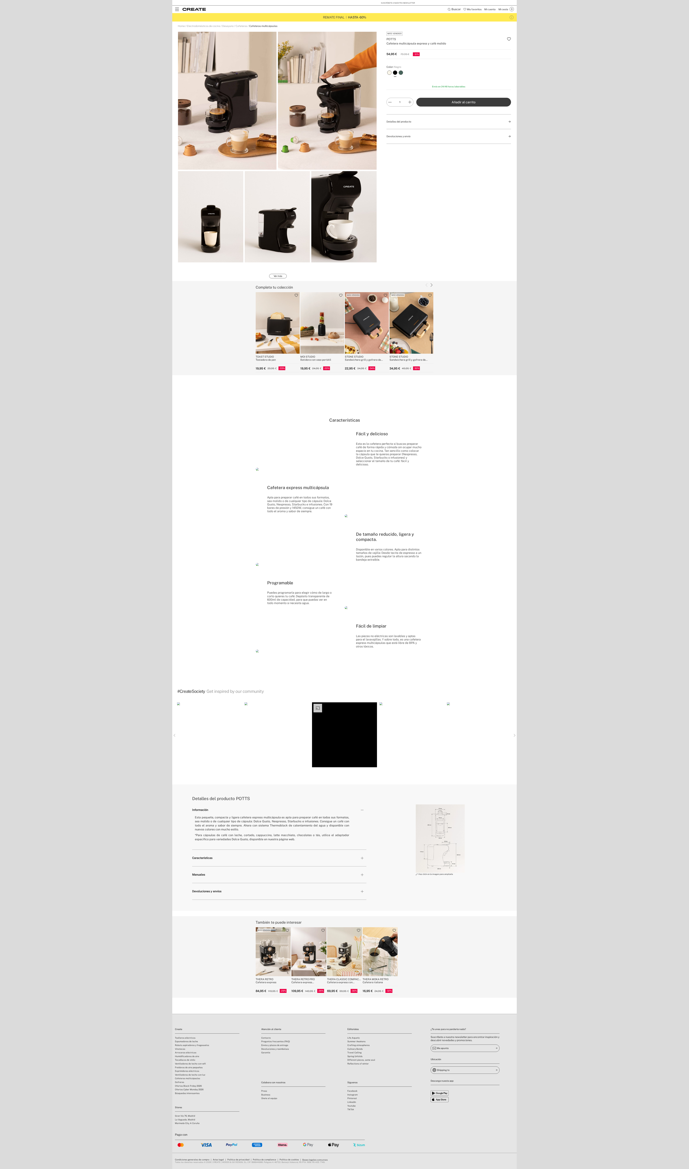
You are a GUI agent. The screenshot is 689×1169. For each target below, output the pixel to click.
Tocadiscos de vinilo (185, 1060)
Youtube (351, 1106)
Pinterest (352, 1098)
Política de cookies (289, 1159)
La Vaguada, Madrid (185, 1119)
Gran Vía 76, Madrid (185, 1116)
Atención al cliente (271, 1029)
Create (178, 1029)
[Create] (194, 9)
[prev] (426, 285)
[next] (431, 285)
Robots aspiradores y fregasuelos (192, 1045)
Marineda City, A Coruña (187, 1123)
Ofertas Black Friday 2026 (188, 1086)
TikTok (350, 1109)
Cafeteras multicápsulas (263, 26)
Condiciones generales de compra (192, 1159)
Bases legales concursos (315, 1160)
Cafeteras (241, 26)
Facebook (352, 1091)
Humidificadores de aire (187, 1056)
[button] (209, 734)
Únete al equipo (269, 1098)
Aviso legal (218, 1159)
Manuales (198, 874)
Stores (178, 1107)
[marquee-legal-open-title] (511, 17)
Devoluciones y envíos (206, 891)
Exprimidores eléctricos (187, 1071)
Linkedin (351, 1102)
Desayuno (228, 26)
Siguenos (352, 1082)
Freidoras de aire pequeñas (189, 1067)
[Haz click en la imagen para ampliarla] (440, 838)
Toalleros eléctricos (185, 1038)
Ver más (278, 276)
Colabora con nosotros (273, 1082)
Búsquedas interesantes (187, 1093)
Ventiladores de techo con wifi (190, 1063)
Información (200, 810)
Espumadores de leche (186, 1041)
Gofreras (179, 1082)
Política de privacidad (238, 1159)
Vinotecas (180, 1049)
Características (202, 858)
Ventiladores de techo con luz (190, 1075)
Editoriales (353, 1029)
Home (181, 26)
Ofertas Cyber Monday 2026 (189, 1089)
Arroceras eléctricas (185, 1052)
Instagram (352, 1094)
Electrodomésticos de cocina (203, 26)
